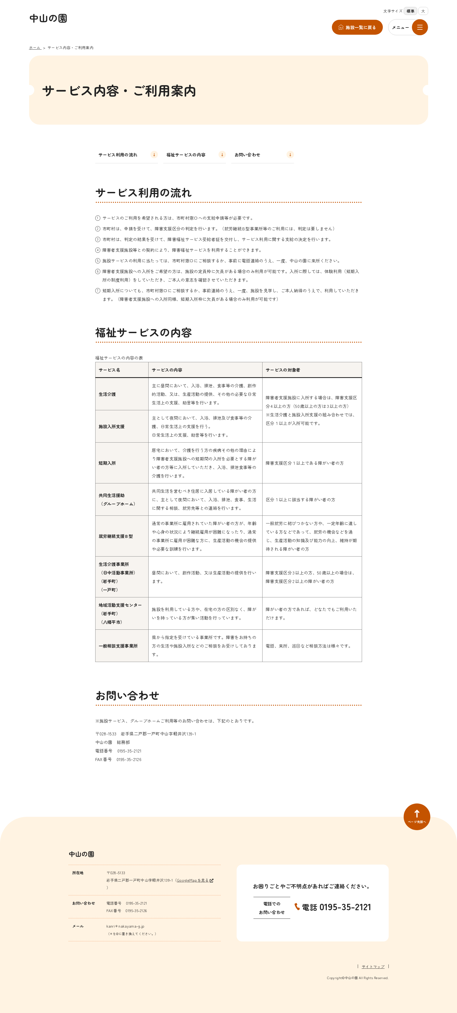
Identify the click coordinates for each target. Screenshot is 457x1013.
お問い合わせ (248, 154)
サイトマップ (373, 966)
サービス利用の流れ (118, 154)
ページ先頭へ (417, 821)
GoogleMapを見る (193, 880)
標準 (410, 11)
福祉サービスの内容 (186, 154)
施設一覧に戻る (361, 27)
